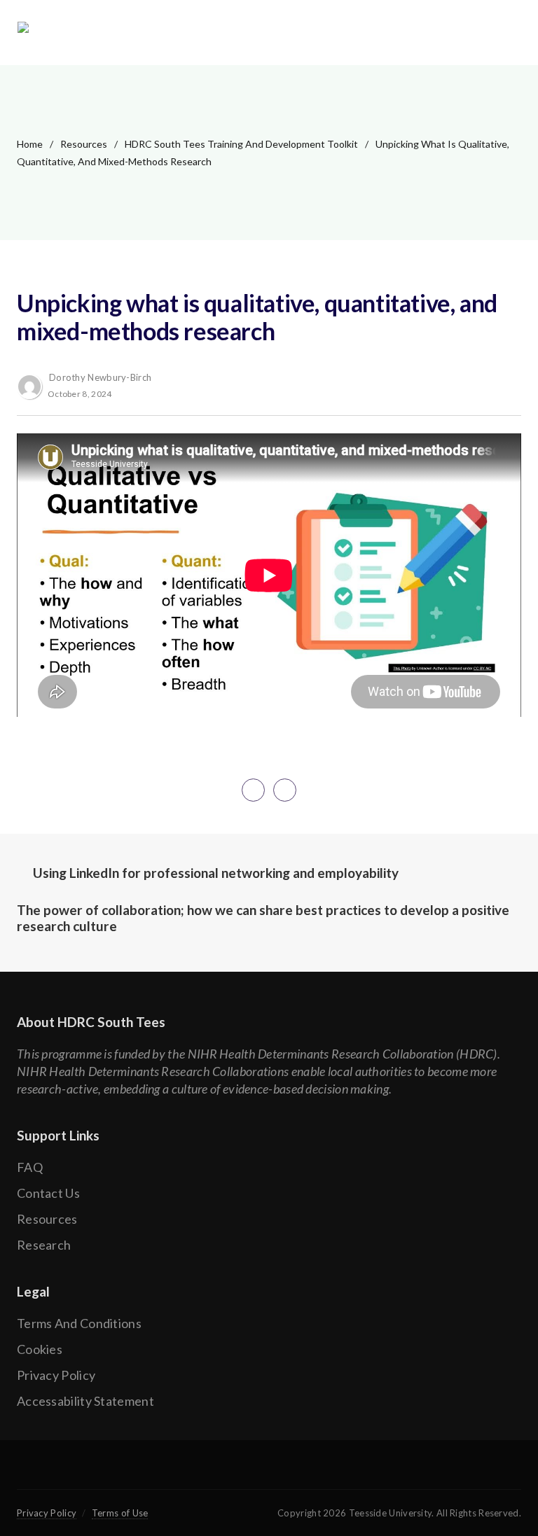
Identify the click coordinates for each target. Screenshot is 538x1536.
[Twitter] (220, 1473)
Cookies (39, 1349)
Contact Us (48, 1193)
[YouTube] (269, 1473)
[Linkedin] (317, 1473)
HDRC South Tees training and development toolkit (241, 144)
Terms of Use (120, 1512)
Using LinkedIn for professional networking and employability (216, 873)
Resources (83, 144)
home (30, 144)
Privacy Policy (56, 1375)
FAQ (30, 1167)
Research (44, 1244)
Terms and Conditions (79, 1323)
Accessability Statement (85, 1401)
